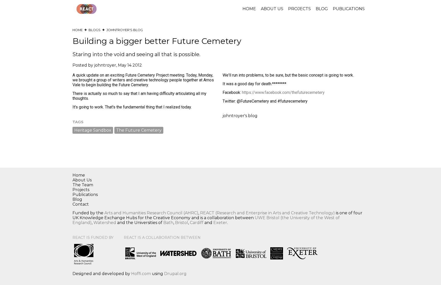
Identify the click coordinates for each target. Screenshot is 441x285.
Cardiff (196, 222)
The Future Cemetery (139, 130)
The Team (82, 184)
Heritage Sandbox (92, 130)
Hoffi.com (141, 273)
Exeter (220, 222)
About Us (272, 8)
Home (249, 8)
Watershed (104, 222)
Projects (299, 8)
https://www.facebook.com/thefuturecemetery (283, 92)
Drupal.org (175, 273)
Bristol (181, 222)
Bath (168, 222)
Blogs (95, 30)
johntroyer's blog (124, 30)
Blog (322, 8)
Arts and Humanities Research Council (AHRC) (151, 212)
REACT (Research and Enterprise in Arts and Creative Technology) (267, 212)
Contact (80, 204)
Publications (349, 8)
